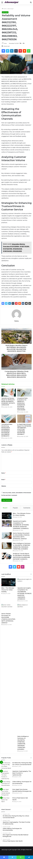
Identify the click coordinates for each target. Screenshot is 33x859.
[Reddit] (19, 303)
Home (5, 8)
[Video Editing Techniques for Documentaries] (6, 784)
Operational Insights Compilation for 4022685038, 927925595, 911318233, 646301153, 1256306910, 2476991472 (21, 524)
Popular (15, 508)
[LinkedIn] (9, 303)
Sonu (5, 43)
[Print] (29, 303)
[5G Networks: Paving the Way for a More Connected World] (6, 765)
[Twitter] (6, 303)
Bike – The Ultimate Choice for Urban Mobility (7, 589)
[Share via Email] (26, 303)
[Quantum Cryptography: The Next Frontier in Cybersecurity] (6, 775)
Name (3, 473)
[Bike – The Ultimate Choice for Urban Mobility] (7, 516)
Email (3, 479)
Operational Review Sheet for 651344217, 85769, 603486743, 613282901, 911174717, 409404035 (8, 401)
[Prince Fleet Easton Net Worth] (6, 800)
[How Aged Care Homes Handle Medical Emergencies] (6, 792)
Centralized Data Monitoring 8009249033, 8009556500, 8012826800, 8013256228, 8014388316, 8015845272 (6, 430)
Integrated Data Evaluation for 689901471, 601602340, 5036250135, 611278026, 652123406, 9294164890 (22, 404)
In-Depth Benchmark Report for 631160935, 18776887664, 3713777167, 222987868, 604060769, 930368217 (24, 429)
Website (3, 486)
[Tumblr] (13, 303)
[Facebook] (3, 303)
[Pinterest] (16, 303)
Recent (5, 508)
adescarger (10, 8)
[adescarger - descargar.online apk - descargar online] (11, 2)
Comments (26, 508)
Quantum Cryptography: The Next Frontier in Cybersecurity (21, 773)
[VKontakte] (23, 303)
